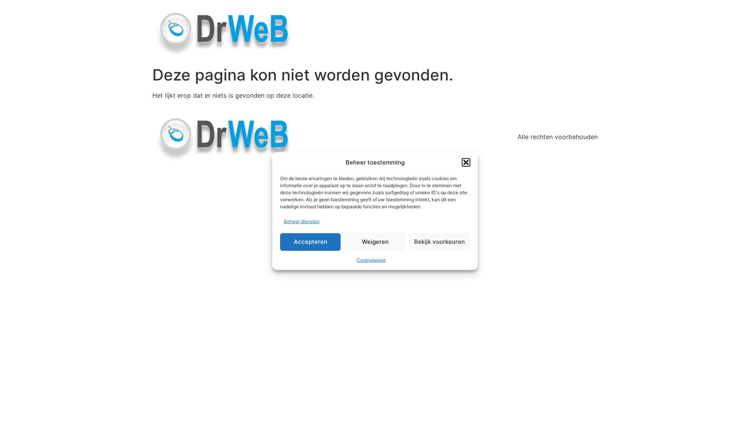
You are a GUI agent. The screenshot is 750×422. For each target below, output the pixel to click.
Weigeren (375, 241)
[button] (466, 162)
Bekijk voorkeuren (439, 241)
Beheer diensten (302, 221)
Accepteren (310, 241)
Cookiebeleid (371, 260)
